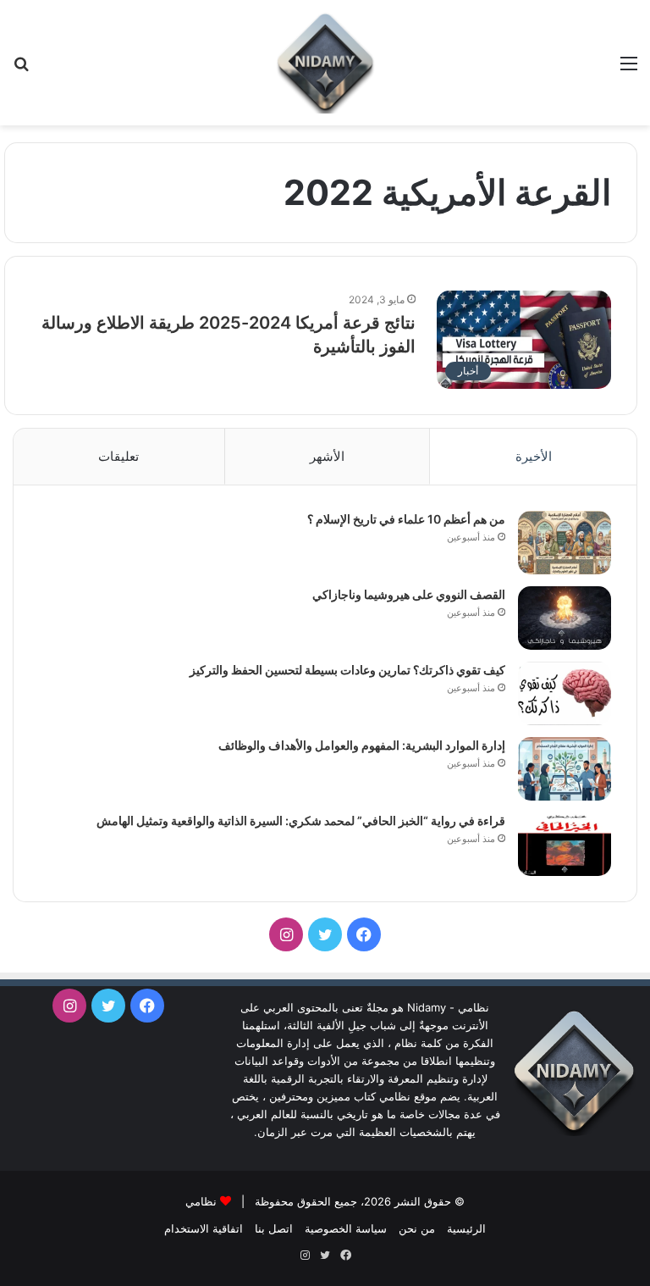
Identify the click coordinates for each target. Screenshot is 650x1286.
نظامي (201, 1201)
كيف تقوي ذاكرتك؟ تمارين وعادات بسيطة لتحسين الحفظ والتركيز (347, 669)
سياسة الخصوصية (346, 1228)
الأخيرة (533, 456)
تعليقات (118, 456)
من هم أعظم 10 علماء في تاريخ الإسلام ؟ (406, 519)
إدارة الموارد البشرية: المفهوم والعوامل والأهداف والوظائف (361, 745)
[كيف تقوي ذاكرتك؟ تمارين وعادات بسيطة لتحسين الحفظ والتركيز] (564, 693)
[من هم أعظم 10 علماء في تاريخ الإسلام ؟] (564, 542)
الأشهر (327, 456)
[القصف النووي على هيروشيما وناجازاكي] (564, 618)
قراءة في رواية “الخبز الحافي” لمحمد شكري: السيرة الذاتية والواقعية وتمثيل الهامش (300, 820)
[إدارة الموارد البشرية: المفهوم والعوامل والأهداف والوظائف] (564, 769)
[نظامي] (325, 63)
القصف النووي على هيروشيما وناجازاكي (408, 594)
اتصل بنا (274, 1228)
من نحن (417, 1228)
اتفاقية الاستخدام (203, 1228)
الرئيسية (466, 1228)
